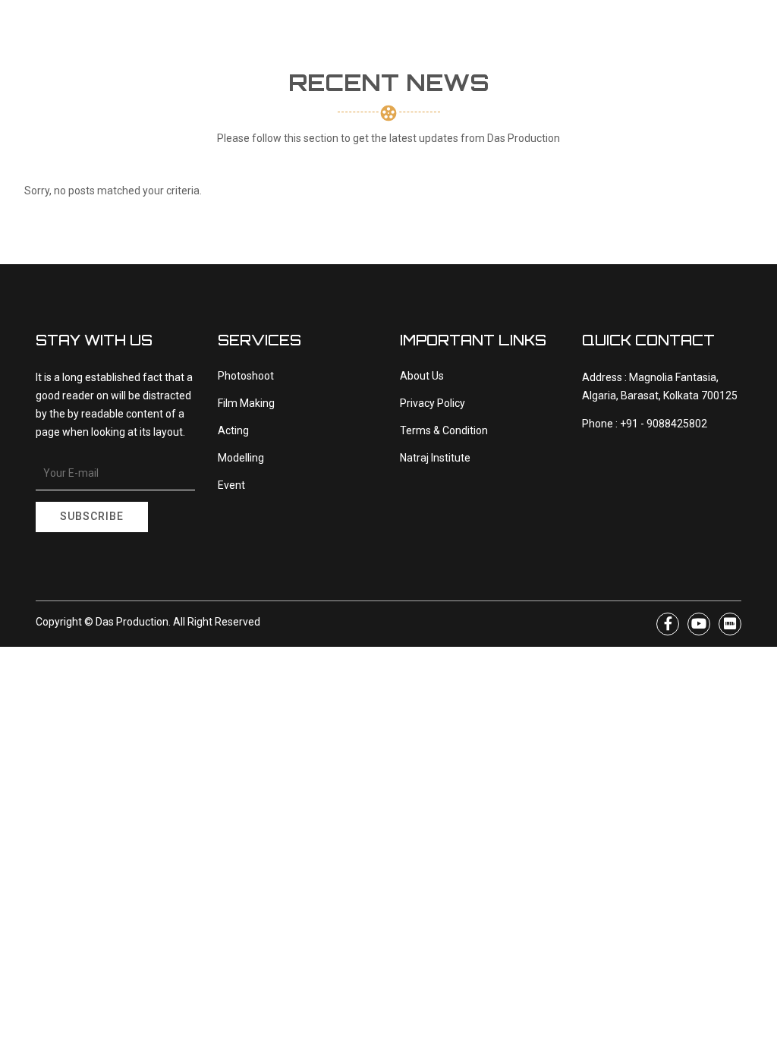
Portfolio (478, 60)
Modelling (241, 458)
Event (231, 485)
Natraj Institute (319, 60)
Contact (537, 120)
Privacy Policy (432, 403)
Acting (233, 430)
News (548, 60)
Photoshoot (246, 376)
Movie (634, 58)
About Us (422, 376)
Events (638, 90)
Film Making (246, 403)
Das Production (132, 622)
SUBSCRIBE (92, 516)
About (234, 60)
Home (184, 60)
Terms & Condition (444, 430)
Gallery (409, 60)
